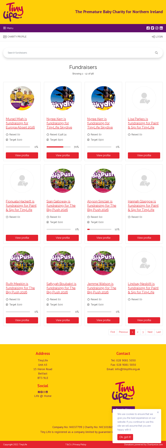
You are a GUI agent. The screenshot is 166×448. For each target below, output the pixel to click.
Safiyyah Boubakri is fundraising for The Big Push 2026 (61, 288)
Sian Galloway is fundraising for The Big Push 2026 (61, 205)
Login (159, 36)
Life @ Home (42, 396)
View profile (22, 155)
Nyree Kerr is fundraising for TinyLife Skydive (59, 123)
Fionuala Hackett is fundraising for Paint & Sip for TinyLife (21, 205)
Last (158, 332)
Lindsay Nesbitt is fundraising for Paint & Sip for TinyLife (143, 288)
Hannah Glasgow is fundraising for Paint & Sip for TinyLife (143, 205)
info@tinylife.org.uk (127, 369)
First (113, 332)
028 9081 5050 (126, 360)
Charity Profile (16, 36)
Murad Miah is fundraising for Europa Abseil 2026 (20, 123)
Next (150, 332)
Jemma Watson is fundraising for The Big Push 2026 (101, 288)
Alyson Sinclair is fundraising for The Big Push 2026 (101, 205)
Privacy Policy (79, 444)
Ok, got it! (125, 437)
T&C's (68, 444)
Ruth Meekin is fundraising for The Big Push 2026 (20, 288)
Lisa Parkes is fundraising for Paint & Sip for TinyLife (143, 123)
